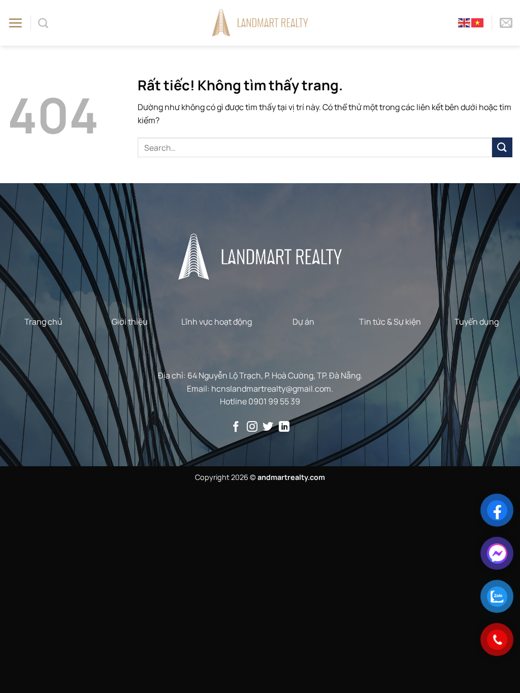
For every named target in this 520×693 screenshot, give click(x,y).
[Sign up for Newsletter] (506, 23)
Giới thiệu (130, 321)
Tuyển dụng (476, 321)
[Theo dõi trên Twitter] (268, 427)
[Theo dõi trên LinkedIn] (284, 427)
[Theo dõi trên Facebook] (236, 427)
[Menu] (15, 23)
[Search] (43, 23)
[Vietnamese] (477, 22)
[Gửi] (502, 147)
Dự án (303, 321)
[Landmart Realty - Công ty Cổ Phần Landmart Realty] (260, 22)
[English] (464, 22)
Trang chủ (43, 321)
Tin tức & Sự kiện (390, 321)
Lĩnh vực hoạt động (216, 321)
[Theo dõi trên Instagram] (252, 427)
